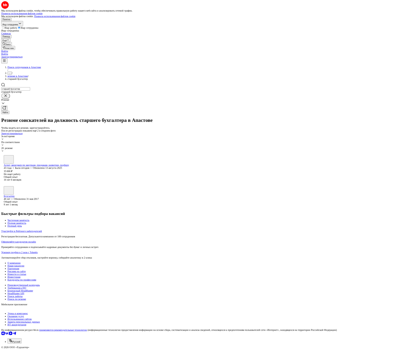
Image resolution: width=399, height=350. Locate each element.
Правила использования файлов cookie (54, 16)
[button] (4, 51)
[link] (6, 44)
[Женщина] (9, 159)
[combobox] (15, 89)
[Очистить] (5, 95)
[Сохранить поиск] (4, 108)
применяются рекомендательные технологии (63, 330)
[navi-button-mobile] (4, 60)
